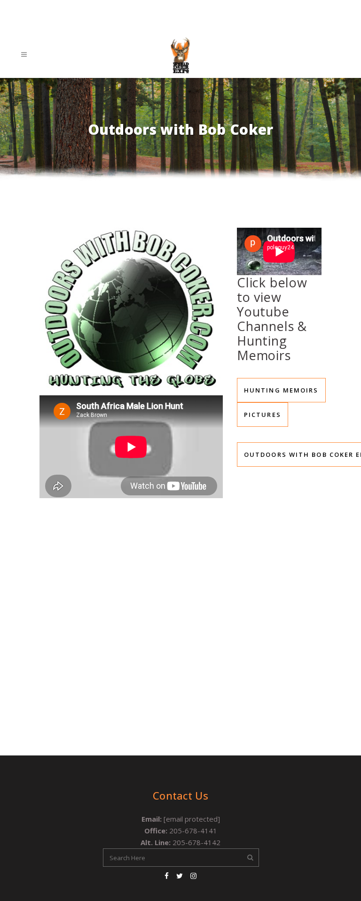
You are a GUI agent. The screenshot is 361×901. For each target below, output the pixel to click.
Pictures (262, 414)
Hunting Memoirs (281, 390)
